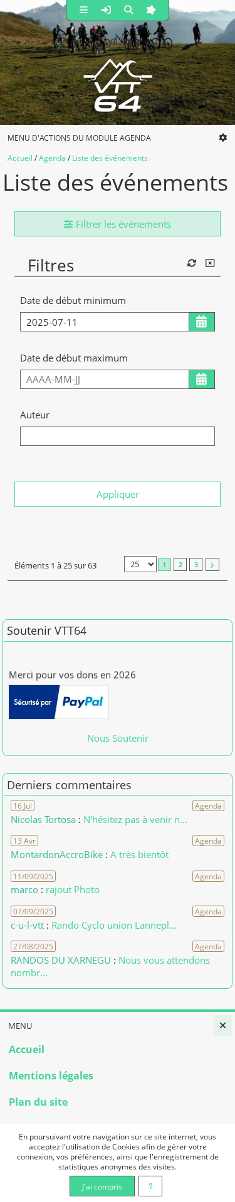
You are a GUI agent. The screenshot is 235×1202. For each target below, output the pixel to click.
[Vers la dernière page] (212, 564)
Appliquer (118, 494)
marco (24, 889)
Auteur (35, 414)
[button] (83, 10)
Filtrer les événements (122, 224)
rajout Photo (73, 889)
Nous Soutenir (118, 738)
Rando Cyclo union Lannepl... (114, 925)
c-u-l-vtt (27, 925)
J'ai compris (102, 1186)
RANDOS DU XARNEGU (62, 960)
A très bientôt (139, 854)
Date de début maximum (74, 357)
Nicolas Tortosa (43, 819)
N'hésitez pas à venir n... (135, 819)
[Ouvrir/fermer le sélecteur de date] (202, 322)
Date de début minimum (73, 300)
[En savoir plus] (150, 1186)
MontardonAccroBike (57, 854)
